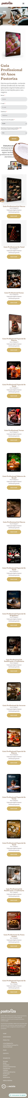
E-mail (2, 103)
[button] (23, 3)
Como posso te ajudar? (19, 1095)
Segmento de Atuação (7, 120)
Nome (2, 95)
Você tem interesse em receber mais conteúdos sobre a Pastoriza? (11, 128)
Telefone (3, 111)
